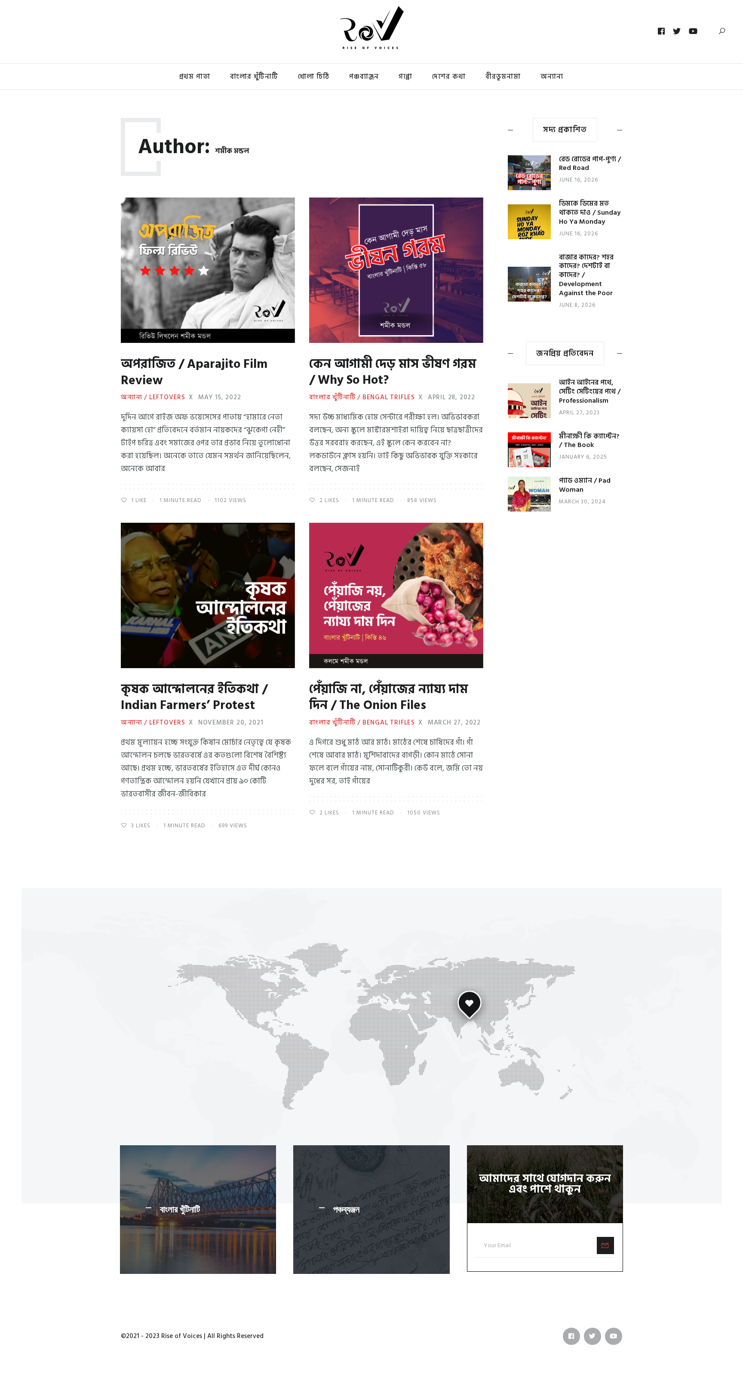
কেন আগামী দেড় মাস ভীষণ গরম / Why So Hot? (392, 372)
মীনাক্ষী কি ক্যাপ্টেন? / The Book (589, 441)
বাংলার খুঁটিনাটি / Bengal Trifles (362, 397)
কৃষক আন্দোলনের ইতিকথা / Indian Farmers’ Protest (194, 697)
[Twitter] (677, 31)
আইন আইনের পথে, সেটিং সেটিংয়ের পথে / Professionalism (589, 391)
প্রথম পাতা (194, 76)
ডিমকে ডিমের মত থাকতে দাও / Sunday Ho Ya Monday (589, 212)
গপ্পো (405, 76)
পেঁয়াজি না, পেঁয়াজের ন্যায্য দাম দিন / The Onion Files (388, 697)
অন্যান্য (551, 76)
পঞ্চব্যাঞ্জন (364, 76)
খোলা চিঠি (313, 76)
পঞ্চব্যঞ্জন (346, 1209)
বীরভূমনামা (503, 76)
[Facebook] (661, 31)
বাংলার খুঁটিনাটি (254, 76)
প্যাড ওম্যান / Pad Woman (585, 485)
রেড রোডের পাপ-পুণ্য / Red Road (590, 164)
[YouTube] (693, 31)
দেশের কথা (449, 76)
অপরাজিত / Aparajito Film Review (194, 372)
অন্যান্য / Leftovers (153, 397)
